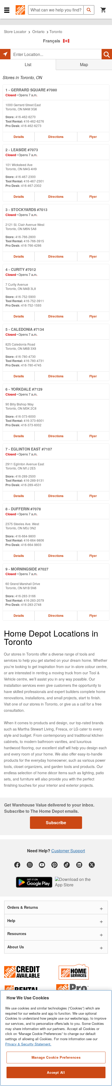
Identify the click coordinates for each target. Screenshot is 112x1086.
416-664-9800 (25, 536)
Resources (16, 933)
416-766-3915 (34, 241)
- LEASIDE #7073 (21, 149)
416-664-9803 (31, 544)
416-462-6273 (31, 125)
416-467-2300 (25, 176)
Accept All (56, 1072)
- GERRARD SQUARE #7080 (31, 89)
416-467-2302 (31, 185)
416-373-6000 (25, 416)
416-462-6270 (25, 117)
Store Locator (15, 31)
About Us (15, 946)
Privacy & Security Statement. (28, 1043)
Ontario (38, 31)
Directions (56, 136)
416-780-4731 (34, 360)
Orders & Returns (22, 907)
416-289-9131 (34, 480)
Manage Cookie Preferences (56, 1057)
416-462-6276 (34, 121)
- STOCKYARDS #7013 (26, 209)
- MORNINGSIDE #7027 (26, 568)
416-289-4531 (31, 484)
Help (11, 920)
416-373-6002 (31, 425)
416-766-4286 (31, 245)
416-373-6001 (34, 420)
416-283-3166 (25, 596)
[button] (6, 10)
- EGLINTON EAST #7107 (28, 449)
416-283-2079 (34, 600)
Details (19, 136)
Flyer (93, 136)
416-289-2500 (25, 476)
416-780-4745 (31, 365)
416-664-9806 (34, 540)
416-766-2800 (25, 236)
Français (51, 41)
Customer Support (68, 851)
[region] (56, 1038)
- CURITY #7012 (20, 269)
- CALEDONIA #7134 (24, 329)
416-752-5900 (25, 296)
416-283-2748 (31, 604)
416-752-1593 (31, 305)
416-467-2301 (34, 181)
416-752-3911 (34, 301)
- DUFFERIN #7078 (23, 508)
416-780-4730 (25, 356)
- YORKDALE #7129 (23, 389)
